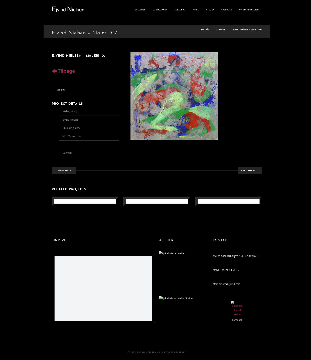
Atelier (210, 9)
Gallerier (140, 9)
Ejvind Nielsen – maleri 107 (247, 29)
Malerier (220, 29)
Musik (196, 9)
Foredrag (180, 9)
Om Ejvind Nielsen (249, 9)
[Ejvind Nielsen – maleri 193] (130, 201)
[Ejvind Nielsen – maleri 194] (58, 201)
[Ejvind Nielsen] (68, 9)
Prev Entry (65, 170)
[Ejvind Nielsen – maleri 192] (202, 201)
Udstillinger (160, 9)
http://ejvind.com (71, 136)
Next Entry (248, 170)
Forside (205, 29)
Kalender (226, 9)
